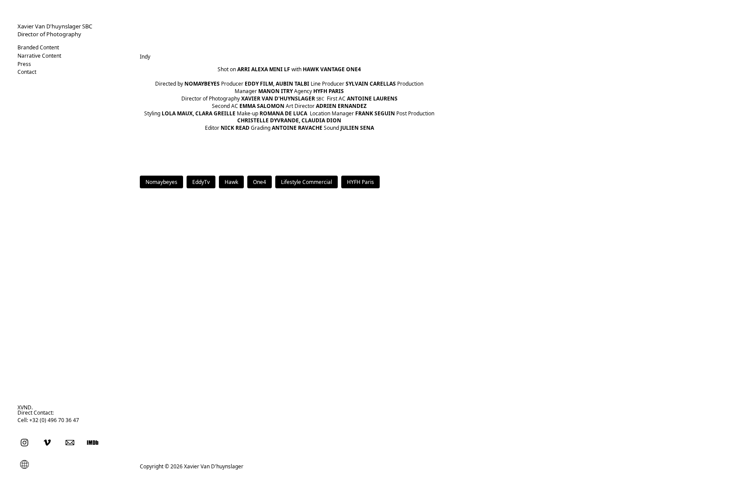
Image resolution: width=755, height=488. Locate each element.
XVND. (25, 407)
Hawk (231, 182)
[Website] (24, 464)
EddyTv (201, 182)
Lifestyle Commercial (306, 182)
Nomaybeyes (161, 182)
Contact (26, 72)
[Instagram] (24, 442)
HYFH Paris (360, 182)
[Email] (70, 442)
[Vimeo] (47, 442)
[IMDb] (93, 442)
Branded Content (38, 47)
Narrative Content (39, 55)
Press (24, 64)
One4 (259, 182)
